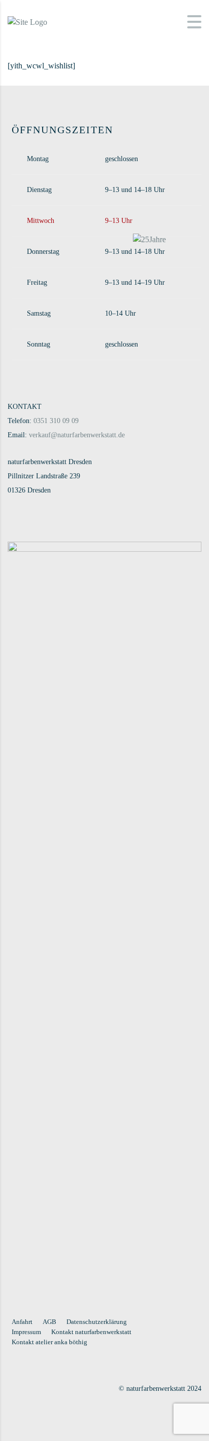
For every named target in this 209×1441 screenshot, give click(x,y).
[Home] (27, 21)
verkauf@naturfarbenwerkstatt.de (77, 435)
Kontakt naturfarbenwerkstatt (91, 1332)
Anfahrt (22, 1321)
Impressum (26, 1332)
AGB (49, 1321)
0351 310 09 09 (56, 421)
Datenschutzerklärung (96, 1321)
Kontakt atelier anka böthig (49, 1342)
